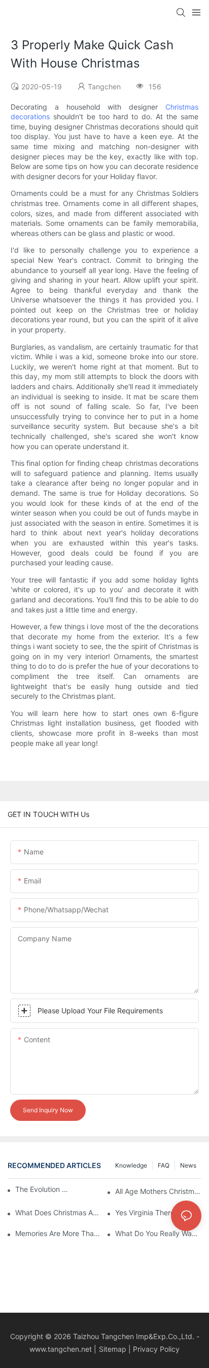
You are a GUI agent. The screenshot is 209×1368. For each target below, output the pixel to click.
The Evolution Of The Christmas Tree (43, 1189)
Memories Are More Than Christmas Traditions (58, 1233)
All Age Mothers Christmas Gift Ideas (158, 1191)
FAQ (163, 1165)
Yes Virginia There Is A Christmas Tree (158, 1212)
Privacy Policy (156, 1349)
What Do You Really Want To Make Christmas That (158, 1233)
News (188, 1165)
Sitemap (112, 1349)
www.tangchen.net (60, 1349)
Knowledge (131, 1165)
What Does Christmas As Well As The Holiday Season (58, 1212)
